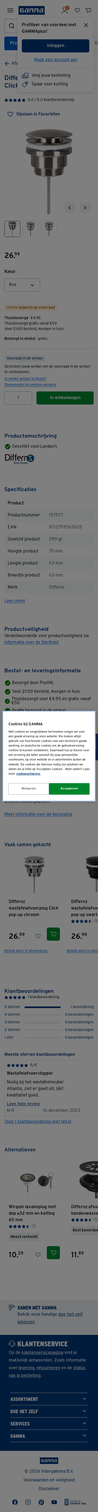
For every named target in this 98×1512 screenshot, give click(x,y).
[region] (49, 756)
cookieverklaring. (28, 774)
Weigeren (29, 788)
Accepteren (69, 788)
